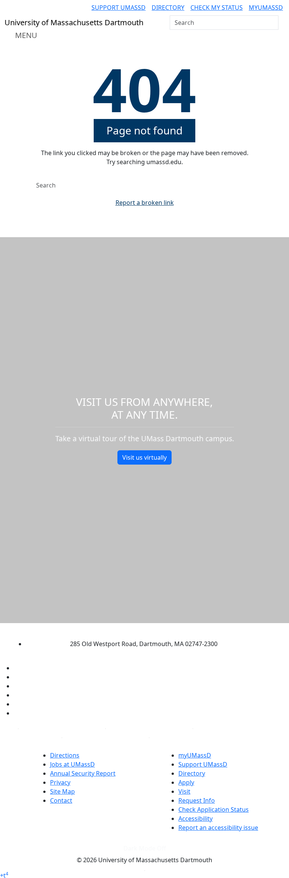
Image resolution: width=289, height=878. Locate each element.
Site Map (62, 791)
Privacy (60, 782)
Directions (64, 755)
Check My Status (216, 7)
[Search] (272, 22)
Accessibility (195, 818)
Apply (186, 782)
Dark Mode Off (144, 848)
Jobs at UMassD (72, 764)
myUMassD (266, 7)
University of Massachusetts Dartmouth (138, 629)
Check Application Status (213, 809)
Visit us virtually (144, 457)
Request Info (196, 800)
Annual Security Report (83, 773)
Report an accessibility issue (218, 827)
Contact (61, 800)
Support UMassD (118, 7)
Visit (184, 791)
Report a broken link (145, 202)
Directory (168, 7)
